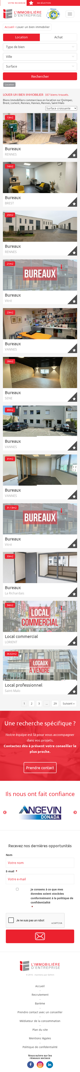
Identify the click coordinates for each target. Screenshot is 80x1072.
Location (21, 37)
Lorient (15, 103)
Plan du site (40, 1030)
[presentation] (35, 920)
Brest (6, 103)
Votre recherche (17, 3)
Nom (9, 855)
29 (55, 703)
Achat (58, 37)
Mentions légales (40, 1038)
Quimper (66, 100)
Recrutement (40, 994)
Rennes (25, 103)
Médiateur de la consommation (40, 1021)
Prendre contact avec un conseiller (40, 1012)
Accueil (9, 27)
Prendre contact (40, 767)
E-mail (11, 871)
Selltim (51, 974)
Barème (40, 1003)
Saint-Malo (57, 103)
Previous (5, 813)
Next (75, 813)
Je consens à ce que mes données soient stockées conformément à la (52, 898)
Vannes (35, 103)
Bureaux (13, 148)
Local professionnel (23, 684)
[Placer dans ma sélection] (72, 153)
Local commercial (21, 636)
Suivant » (69, 703)
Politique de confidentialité (40, 1047)
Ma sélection (44, 3)
